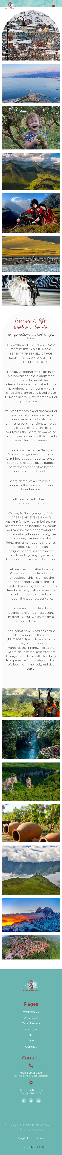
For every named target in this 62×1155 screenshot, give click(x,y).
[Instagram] (31, 1100)
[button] (54, 5)
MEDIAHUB (39, 1147)
